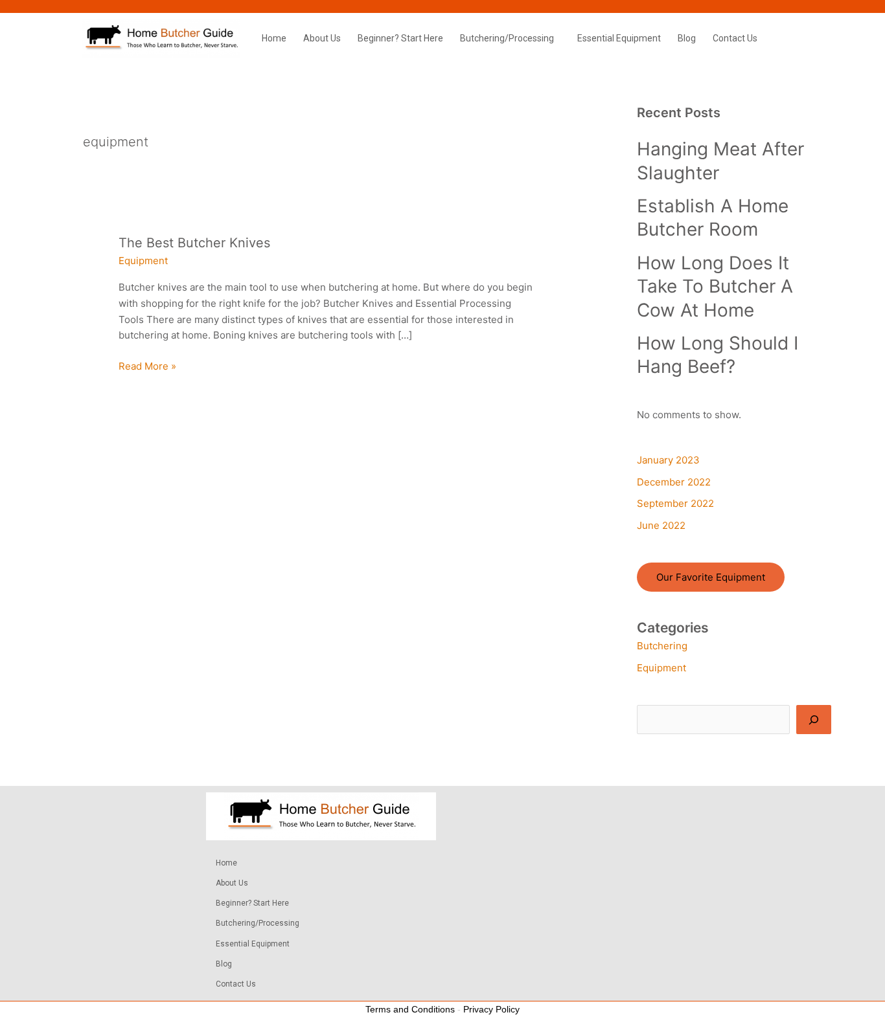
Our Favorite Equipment (710, 577)
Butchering (662, 646)
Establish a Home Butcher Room (712, 217)
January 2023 (668, 460)
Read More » (147, 365)
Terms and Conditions (410, 1009)
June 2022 (661, 525)
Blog (687, 38)
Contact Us (735, 38)
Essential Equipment (619, 38)
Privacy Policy (491, 1009)
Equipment (143, 260)
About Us (322, 38)
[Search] (813, 719)
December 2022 (674, 482)
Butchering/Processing (507, 38)
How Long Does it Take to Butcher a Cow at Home (715, 286)
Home (274, 38)
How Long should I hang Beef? (717, 354)
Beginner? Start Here (400, 38)
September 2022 (675, 503)
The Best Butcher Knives (194, 243)
